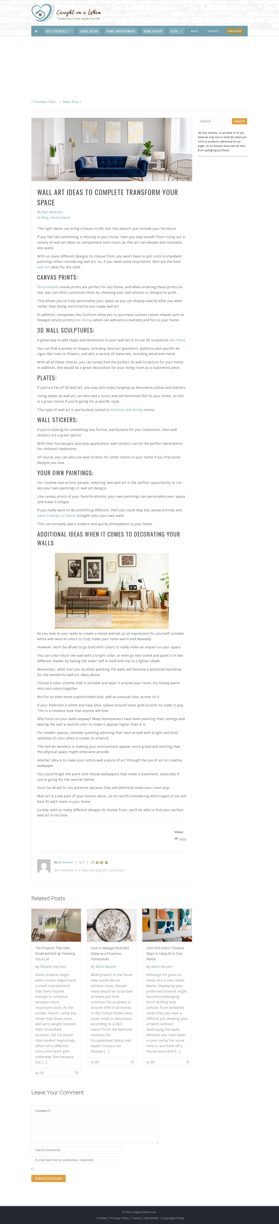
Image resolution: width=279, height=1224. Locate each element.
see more (82, 320)
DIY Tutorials (57, 31)
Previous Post (44, 101)
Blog (174, 31)
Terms (136, 1218)
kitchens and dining (126, 409)
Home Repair (153, 31)
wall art (43, 267)
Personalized (47, 287)
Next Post (71, 101)
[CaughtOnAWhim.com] (66, 13)
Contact (213, 31)
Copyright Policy (173, 1218)
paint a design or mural (56, 515)
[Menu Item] (36, 31)
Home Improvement (121, 31)
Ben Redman (64, 870)
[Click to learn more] (56, 925)
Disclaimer (151, 1218)
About (195, 31)
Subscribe (235, 31)
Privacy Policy (119, 1218)
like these (177, 340)
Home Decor (89, 31)
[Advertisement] (139, 64)
